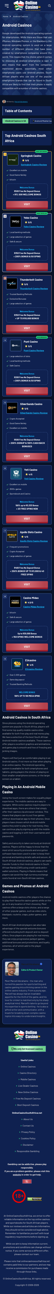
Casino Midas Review (33, 606)
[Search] (49, 6)
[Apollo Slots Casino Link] (12, 536)
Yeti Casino (30, 469)
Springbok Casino (31, 155)
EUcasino (30, 660)
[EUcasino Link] (17, 664)
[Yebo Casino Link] (15, 222)
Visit (27, 204)
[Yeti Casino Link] (16, 474)
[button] (6, 6)
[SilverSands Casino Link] (12, 408)
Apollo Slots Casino (31, 532)
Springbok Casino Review (34, 164)
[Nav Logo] (27, 6)
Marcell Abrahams (21, 101)
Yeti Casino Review (34, 478)
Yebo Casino (31, 217)
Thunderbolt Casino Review (34, 288)
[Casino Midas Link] (15, 602)
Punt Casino (31, 341)
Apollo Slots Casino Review (34, 541)
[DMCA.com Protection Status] (34, 1199)
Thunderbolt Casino (31, 279)
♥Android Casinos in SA (15, 121)
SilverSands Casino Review (34, 412)
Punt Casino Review (34, 350)
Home (5, 16)
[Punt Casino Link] (15, 346)
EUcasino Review (34, 669)
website (17, 1174)
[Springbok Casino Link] (13, 160)
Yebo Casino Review (34, 226)
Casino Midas (31, 597)
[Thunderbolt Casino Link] (12, 284)
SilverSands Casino (31, 404)
